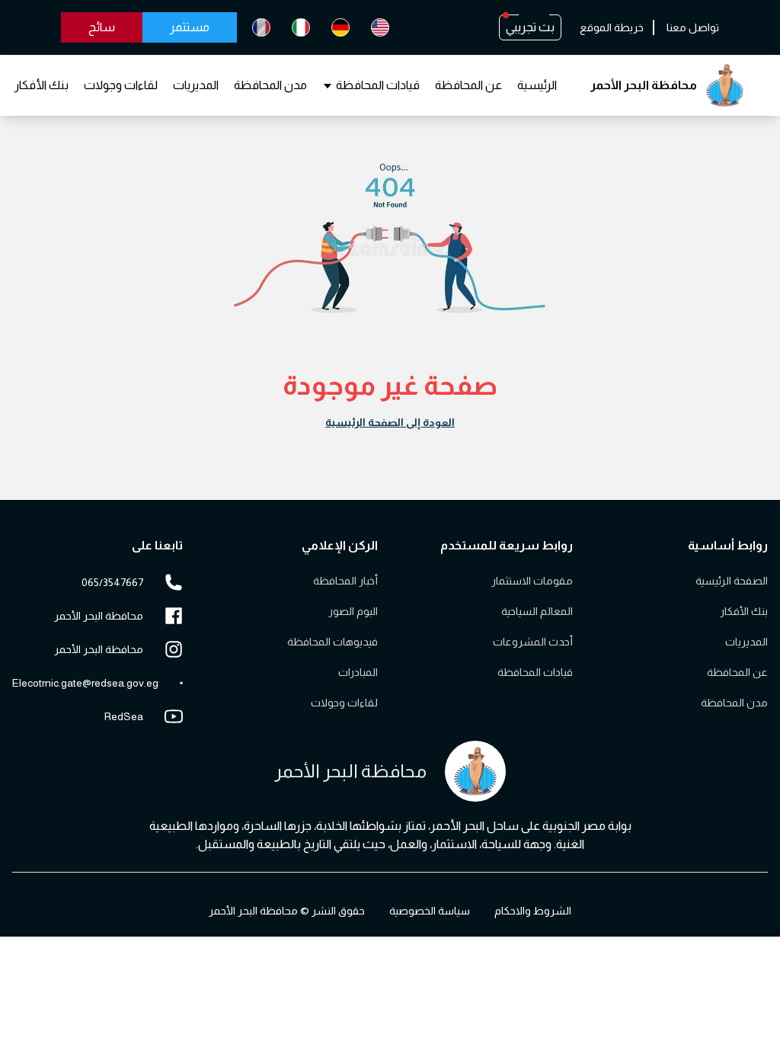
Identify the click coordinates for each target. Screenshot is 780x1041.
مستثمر (189, 27)
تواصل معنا (693, 27)
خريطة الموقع (612, 27)
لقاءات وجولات (121, 84)
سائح (101, 27)
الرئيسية (537, 84)
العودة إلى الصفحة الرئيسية (390, 422)
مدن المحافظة (270, 84)
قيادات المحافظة (378, 84)
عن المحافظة (468, 84)
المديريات (196, 84)
